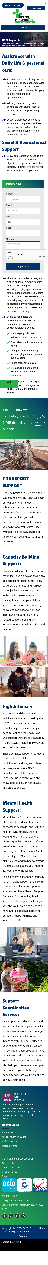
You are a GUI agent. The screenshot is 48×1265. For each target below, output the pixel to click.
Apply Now (23, 266)
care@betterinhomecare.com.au (19, 1200)
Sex (8, 216)
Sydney (15, 1241)
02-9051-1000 (9, 1196)
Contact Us (8, 1163)
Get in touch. (38, 420)
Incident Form (9, 1145)
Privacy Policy (9, 1172)
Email (9, 205)
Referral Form (9, 1141)
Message (11, 239)
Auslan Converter (13, 5)
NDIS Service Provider (14, 1137)
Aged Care (7, 1132)
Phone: (9, 228)
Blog (4, 1176)
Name (9, 194)
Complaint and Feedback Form (18, 1158)
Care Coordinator (11, 1167)
